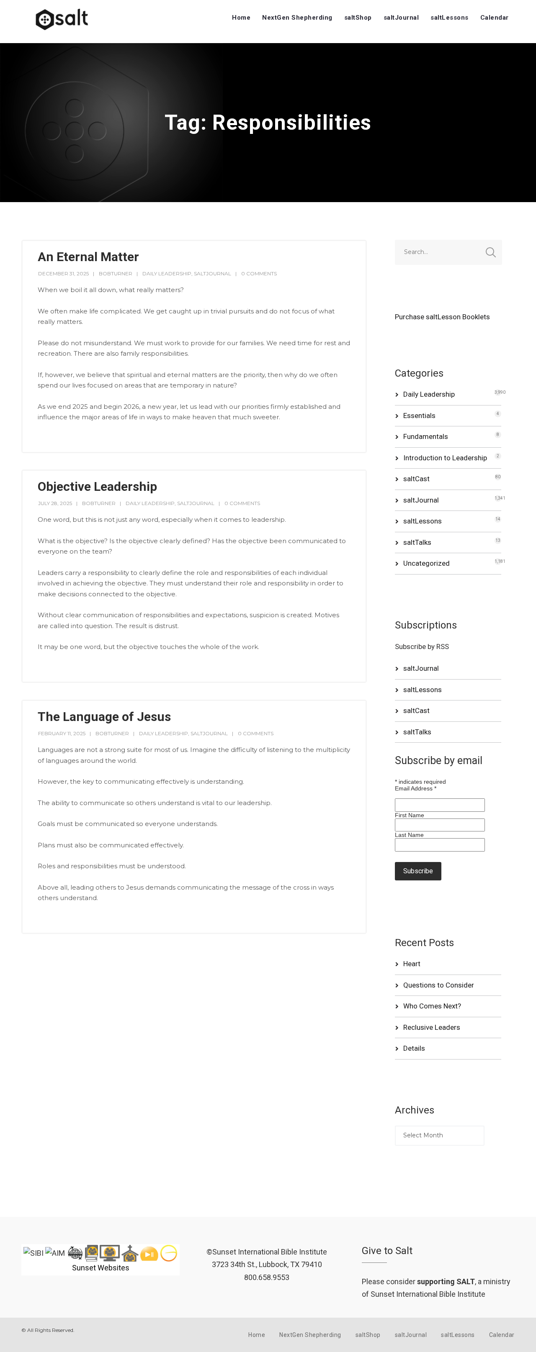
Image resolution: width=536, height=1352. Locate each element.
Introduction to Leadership (445, 458)
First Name (409, 815)
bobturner (115, 273)
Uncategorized (426, 563)
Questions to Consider (438, 985)
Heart (411, 963)
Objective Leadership (97, 486)
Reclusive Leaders (431, 1027)
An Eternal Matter (88, 256)
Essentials (419, 415)
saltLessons (449, 17)
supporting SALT (446, 1281)
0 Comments (259, 273)
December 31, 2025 (63, 273)
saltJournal (401, 17)
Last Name (409, 834)
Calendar (494, 17)
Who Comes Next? (432, 1006)
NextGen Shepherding (297, 17)
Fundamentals (425, 436)
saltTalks (417, 542)
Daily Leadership (166, 273)
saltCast (416, 479)
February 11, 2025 (61, 733)
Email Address (415, 788)
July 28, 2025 (55, 503)
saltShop (358, 17)
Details (414, 1048)
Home (241, 17)
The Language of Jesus (104, 716)
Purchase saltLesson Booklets (442, 317)
